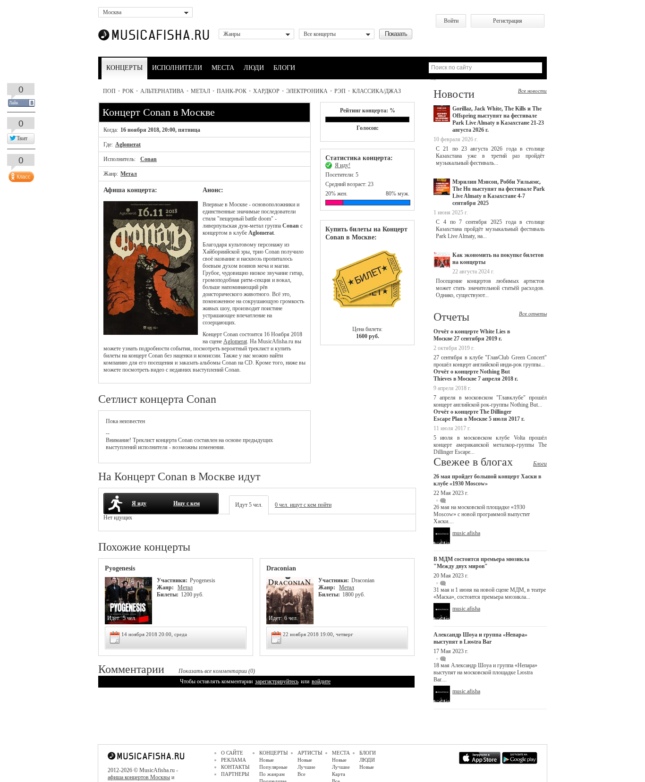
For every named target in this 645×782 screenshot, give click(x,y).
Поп (109, 91)
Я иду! (342, 165)
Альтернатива (162, 91)
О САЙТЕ (232, 753)
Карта (338, 774)
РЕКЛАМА (233, 760)
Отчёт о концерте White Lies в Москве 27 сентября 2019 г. (471, 335)
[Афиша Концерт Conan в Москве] (150, 333)
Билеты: (167, 594)
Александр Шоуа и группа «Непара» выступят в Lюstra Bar (480, 638)
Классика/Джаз (376, 91)
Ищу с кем (186, 503)
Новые (266, 760)
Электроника (307, 91)
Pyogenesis (120, 568)
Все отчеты (533, 313)
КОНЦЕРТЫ (124, 67)
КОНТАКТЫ (235, 767)
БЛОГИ (284, 67)
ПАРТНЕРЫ (235, 774)
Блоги (540, 463)
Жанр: (166, 587)
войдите (321, 681)
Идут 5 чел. (249, 505)
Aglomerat (128, 144)
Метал (200, 91)
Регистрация (507, 20)
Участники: (172, 580)
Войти (451, 20)
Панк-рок (231, 91)
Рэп (340, 91)
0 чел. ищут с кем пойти (303, 505)
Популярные (273, 767)
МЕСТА (223, 67)
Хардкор (266, 91)
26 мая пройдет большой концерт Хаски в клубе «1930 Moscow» (487, 480)
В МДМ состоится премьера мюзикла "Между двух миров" (481, 563)
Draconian (281, 568)
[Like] (20, 174)
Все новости (532, 91)
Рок (128, 91)
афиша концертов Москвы (139, 777)
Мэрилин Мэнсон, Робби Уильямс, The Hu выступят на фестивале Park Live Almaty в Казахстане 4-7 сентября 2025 (498, 192)
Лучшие (306, 767)
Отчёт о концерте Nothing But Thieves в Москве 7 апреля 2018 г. (475, 375)
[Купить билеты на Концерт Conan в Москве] (367, 283)
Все (301, 774)
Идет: (113, 618)
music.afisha (466, 533)
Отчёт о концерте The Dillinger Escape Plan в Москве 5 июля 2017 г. (479, 415)
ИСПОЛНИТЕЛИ (177, 67)
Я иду (139, 503)
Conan (148, 159)
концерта (166, 440)
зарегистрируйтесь (276, 681)
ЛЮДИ (254, 67)
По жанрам (272, 774)
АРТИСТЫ (309, 753)
